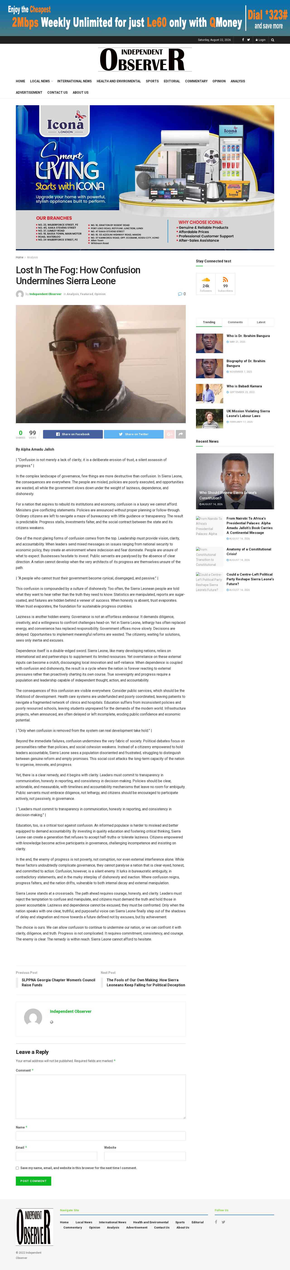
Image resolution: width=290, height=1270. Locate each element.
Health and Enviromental (119, 81)
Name (22, 1127)
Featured (86, 294)
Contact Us (57, 92)
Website (110, 1147)
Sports (152, 81)
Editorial (172, 81)
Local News (40, 81)
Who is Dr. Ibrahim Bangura (248, 336)
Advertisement (29, 92)
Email (21, 1147)
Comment (25, 1070)
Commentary (196, 81)
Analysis (238, 81)
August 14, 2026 (211, 504)
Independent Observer (45, 294)
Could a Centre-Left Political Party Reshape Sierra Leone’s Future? (250, 579)
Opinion (219, 81)
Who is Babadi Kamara (244, 386)
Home (20, 81)
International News (74, 81)
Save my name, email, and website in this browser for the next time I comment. (78, 1168)
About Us (81, 92)
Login (262, 40)
